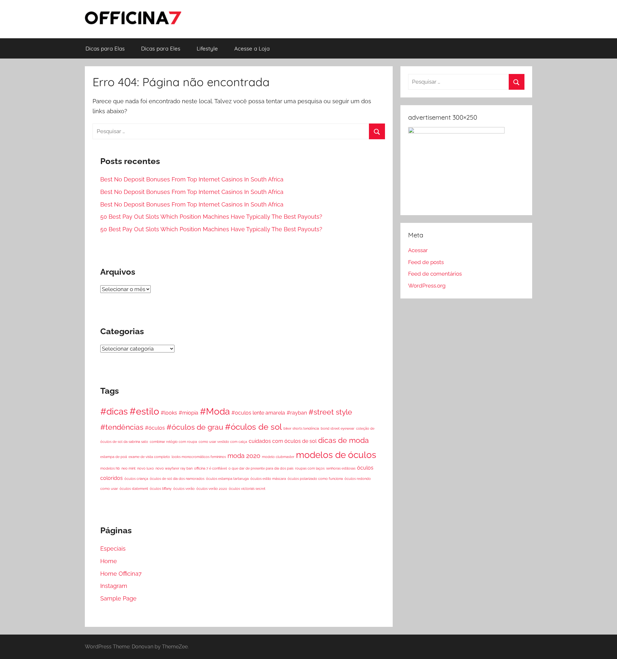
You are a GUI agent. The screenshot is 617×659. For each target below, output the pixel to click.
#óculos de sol (253, 427)
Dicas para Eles (160, 48)
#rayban (297, 413)
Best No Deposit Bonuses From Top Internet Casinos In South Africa (191, 179)
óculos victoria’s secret (247, 488)
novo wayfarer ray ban (174, 468)
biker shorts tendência (301, 428)
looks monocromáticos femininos (199, 457)
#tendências (121, 427)
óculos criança (136, 479)
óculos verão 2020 (211, 488)
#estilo (144, 411)
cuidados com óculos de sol (283, 441)
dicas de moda (343, 440)
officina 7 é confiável (210, 468)
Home (108, 561)
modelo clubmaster (278, 457)
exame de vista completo (149, 457)
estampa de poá (113, 457)
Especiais (113, 548)
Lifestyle (207, 48)
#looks (169, 413)
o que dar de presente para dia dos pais (260, 468)
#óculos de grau (194, 427)
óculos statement (134, 488)
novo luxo (145, 468)
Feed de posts (426, 262)
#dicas (114, 411)
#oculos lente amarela (258, 413)
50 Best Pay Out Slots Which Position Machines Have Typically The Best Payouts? (211, 216)
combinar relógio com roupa (173, 442)
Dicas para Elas (105, 48)
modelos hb (110, 468)
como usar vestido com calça (223, 442)
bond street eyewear (337, 428)
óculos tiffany (161, 488)
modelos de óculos (336, 455)
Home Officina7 (121, 573)
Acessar (418, 250)
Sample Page (118, 598)
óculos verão (184, 488)
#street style (330, 411)
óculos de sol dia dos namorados (177, 479)
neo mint (128, 468)
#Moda (215, 411)
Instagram (113, 585)
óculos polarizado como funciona (315, 479)
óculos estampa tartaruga (227, 479)
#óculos (155, 428)
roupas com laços (310, 468)
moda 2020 (244, 456)
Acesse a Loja (252, 48)
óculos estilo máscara (268, 479)
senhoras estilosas (340, 468)
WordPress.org (427, 285)
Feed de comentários (435, 273)
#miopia (188, 413)
